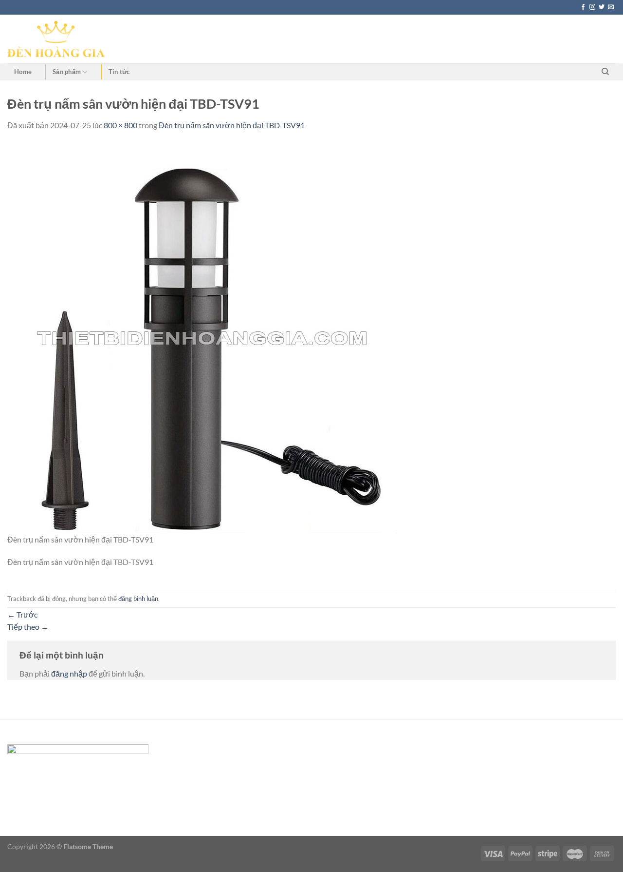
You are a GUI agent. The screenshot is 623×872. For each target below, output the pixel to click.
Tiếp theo (28, 626)
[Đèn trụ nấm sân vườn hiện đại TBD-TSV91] (202, 337)
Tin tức (119, 72)
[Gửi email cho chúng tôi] (611, 7)
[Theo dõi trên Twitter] (602, 7)
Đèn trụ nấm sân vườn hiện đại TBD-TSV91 (232, 125)
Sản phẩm (67, 72)
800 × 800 (120, 125)
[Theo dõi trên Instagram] (592, 7)
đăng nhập (69, 673)
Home (23, 72)
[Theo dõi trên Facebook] (583, 7)
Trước (22, 614)
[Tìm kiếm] (605, 71)
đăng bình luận (138, 598)
